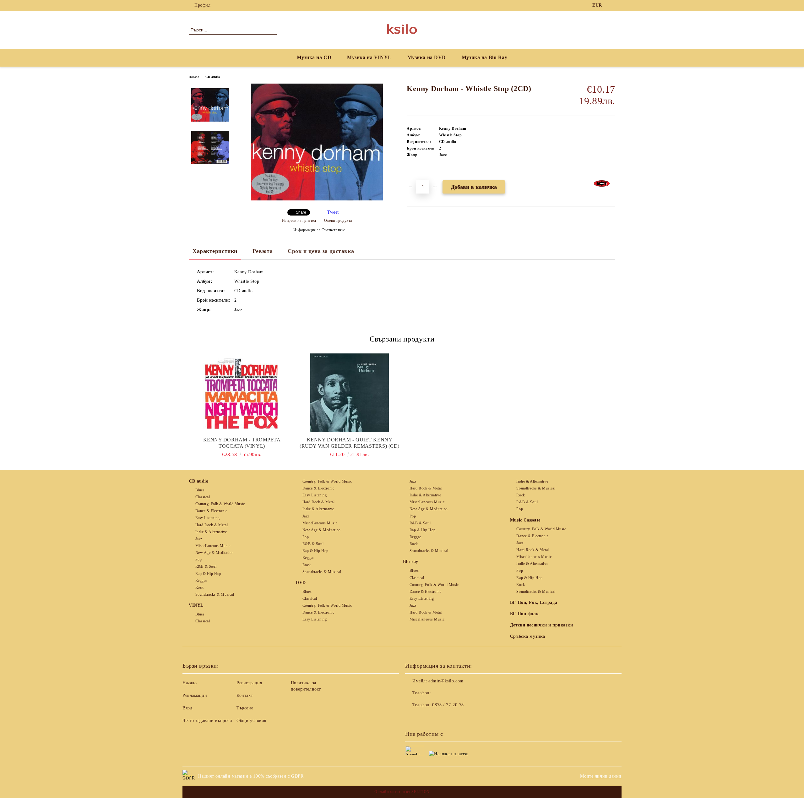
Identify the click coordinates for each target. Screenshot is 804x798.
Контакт (244, 695)
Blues (199, 490)
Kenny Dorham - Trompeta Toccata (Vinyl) (242, 443)
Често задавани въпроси (207, 720)
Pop (198, 559)
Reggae (201, 580)
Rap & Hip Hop (208, 573)
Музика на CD (314, 57)
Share (301, 212)
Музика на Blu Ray (485, 57)
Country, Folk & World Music (220, 504)
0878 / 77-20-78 (448, 704)
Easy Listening (207, 518)
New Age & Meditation (214, 552)
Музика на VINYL (369, 57)
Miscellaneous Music (212, 546)
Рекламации (194, 695)
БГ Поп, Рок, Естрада (533, 602)
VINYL (196, 605)
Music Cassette (525, 520)
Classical (202, 497)
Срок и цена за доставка (321, 251)
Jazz (198, 539)
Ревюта (263, 251)
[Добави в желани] (418, 176)
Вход (187, 708)
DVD (301, 582)
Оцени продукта (338, 220)
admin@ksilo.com (445, 681)
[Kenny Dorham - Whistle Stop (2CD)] (317, 199)
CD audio (212, 77)
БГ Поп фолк (524, 613)
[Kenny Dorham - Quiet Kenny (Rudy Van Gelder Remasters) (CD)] (349, 393)
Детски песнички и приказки (541, 625)
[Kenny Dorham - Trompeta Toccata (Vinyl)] (242, 393)
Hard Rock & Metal (211, 525)
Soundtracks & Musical (214, 594)
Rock (199, 587)
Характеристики (215, 251)
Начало (194, 77)
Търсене (244, 708)
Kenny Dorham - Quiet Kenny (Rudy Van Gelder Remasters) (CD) (349, 443)
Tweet (333, 212)
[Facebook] (611, 5)
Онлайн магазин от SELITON (402, 792)
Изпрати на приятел (299, 220)
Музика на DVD (426, 57)
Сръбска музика (527, 636)
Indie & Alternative (211, 532)
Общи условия (251, 720)
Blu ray (410, 561)
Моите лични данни (601, 776)
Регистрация (249, 682)
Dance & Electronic (211, 511)
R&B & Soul (205, 566)
